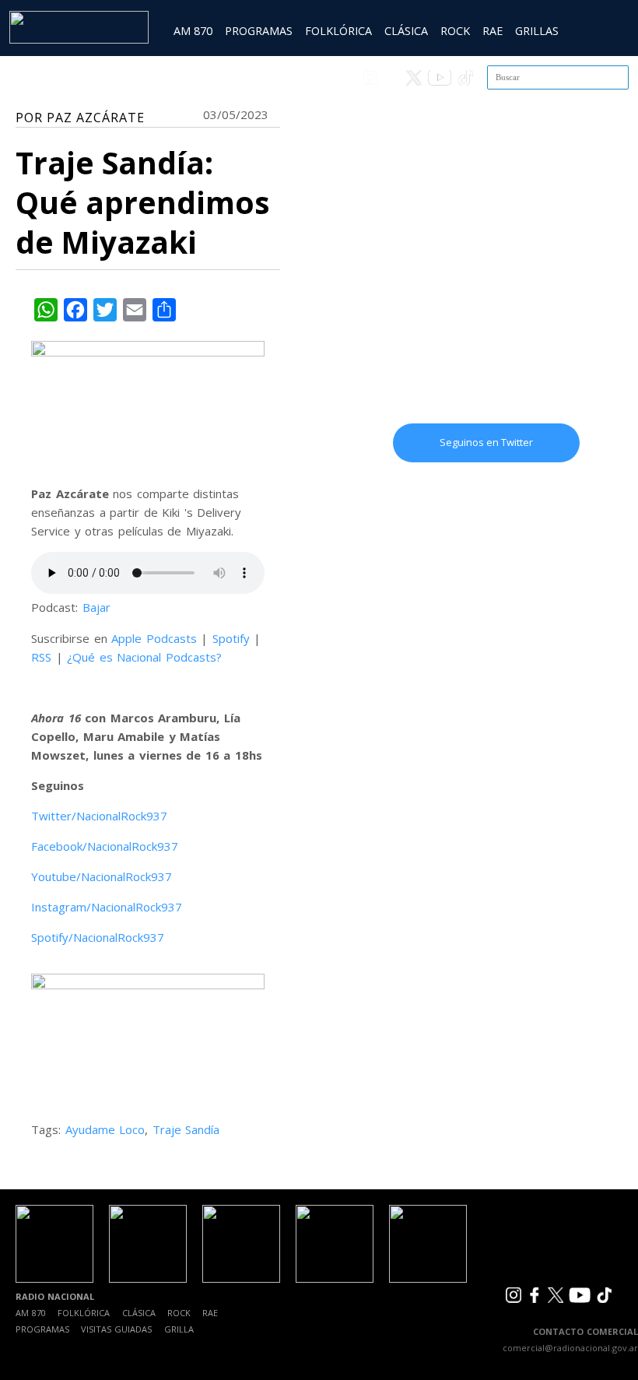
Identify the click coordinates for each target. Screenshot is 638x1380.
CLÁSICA (406, 30)
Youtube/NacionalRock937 (101, 876)
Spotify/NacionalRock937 (97, 937)
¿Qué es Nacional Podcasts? (144, 657)
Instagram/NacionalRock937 (106, 907)
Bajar (96, 607)
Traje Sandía (186, 1129)
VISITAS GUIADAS (116, 1329)
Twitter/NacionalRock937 (99, 815)
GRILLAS (537, 30)
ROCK (455, 30)
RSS (41, 657)
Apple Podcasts (154, 638)
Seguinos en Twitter (486, 442)
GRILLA (179, 1329)
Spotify (231, 638)
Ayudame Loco (105, 1129)
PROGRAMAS (259, 30)
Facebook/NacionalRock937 (104, 846)
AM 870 (193, 30)
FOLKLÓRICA (338, 30)
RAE (492, 30)
